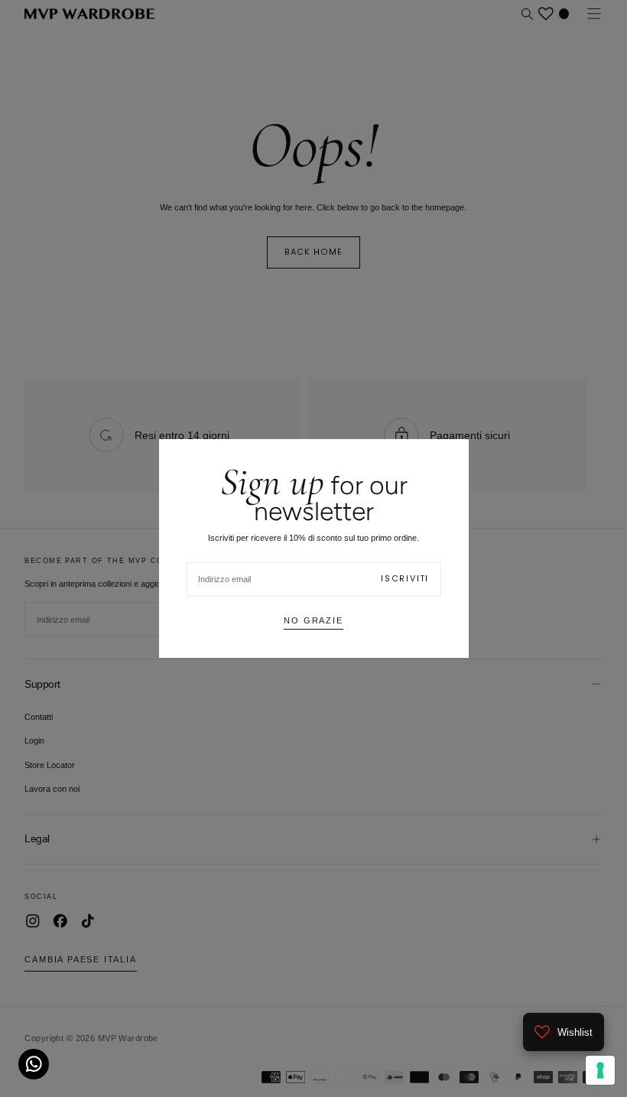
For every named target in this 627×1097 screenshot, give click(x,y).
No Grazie (313, 620)
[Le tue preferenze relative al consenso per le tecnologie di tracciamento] (600, 1070)
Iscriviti (405, 578)
